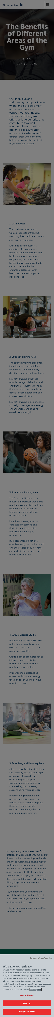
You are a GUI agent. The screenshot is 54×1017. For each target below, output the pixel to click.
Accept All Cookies (27, 1012)
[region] (27, 985)
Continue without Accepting (41, 958)
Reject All (27, 1003)
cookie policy (35, 989)
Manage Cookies (27, 995)
